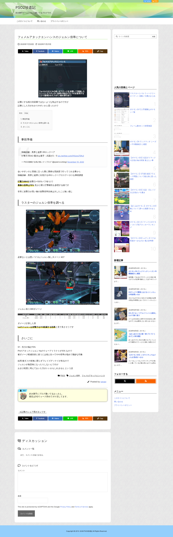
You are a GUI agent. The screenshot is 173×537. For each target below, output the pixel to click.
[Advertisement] (135, 61)
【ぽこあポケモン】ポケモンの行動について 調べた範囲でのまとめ (143, 208)
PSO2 (62, 375)
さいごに (25, 127)
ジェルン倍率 (74, 375)
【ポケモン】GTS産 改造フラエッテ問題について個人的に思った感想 (143, 176)
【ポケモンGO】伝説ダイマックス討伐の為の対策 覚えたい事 (143, 159)
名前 (19, 496)
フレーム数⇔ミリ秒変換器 (141, 126)
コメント (21, 470)
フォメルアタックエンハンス (93, 375)
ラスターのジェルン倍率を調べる (35, 123)
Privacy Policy (65, 507)
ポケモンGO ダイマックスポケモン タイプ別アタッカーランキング (143, 224)
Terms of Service (81, 507)
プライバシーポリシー (123, 405)
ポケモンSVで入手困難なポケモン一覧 (142, 110)
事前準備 (25, 119)
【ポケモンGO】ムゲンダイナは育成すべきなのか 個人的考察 (143, 239)
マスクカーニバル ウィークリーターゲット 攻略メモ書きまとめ (142, 94)
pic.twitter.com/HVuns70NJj (71, 156)
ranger (103, 381)
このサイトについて (122, 398)
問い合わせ (118, 402)
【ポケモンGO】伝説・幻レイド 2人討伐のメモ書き (143, 191)
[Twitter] (125, 381)
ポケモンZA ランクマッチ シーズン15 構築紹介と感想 (143, 142)
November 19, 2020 (75, 162)
